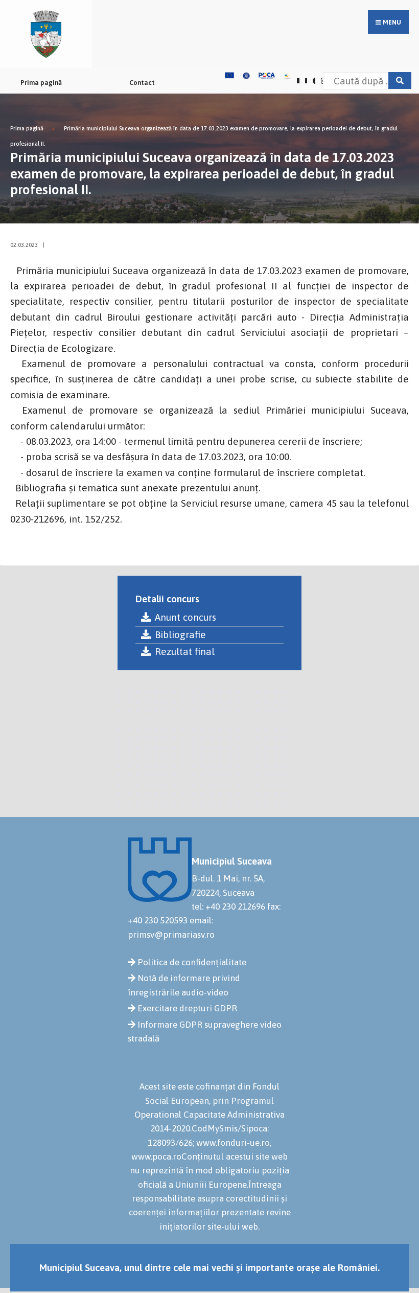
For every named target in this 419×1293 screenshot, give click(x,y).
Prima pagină (41, 82)
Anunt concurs (185, 617)
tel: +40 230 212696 (228, 906)
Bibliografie (180, 634)
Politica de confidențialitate (191, 962)
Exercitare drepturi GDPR (187, 1008)
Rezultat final (185, 651)
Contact (142, 82)
